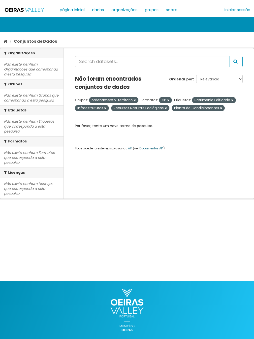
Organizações (124, 10)
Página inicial (72, 10)
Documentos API (151, 148)
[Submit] (236, 61)
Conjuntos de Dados (35, 41)
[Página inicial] (5, 41)
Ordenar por (181, 79)
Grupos (152, 10)
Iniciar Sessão (237, 10)
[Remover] (135, 100)
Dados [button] (98, 10)
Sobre (171, 10)
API (130, 148)
